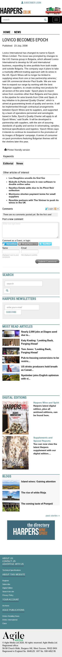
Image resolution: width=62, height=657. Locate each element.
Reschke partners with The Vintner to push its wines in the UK (34, 201)
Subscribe (11, 312)
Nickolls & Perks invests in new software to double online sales (32, 183)
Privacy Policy (7, 595)
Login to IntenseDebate (9, 244)
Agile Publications (13, 610)
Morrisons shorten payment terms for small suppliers (32, 195)
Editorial (8, 163)
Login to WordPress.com (28, 244)
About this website (13, 574)
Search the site (8, 591)
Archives (5, 606)
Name (5, 248)
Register (5, 581)
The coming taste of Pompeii (37, 503)
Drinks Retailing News (10, 616)
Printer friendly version (18, 150)
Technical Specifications (11, 570)
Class (4, 623)
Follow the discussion (57, 208)
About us (7, 558)
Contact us (9, 561)
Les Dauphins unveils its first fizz (27, 178)
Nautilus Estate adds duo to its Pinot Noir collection (31, 189)
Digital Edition (7, 588)
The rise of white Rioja (33, 492)
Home (6, 32)
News (17, 32)
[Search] (45, 20)
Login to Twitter (45, 244)
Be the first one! (44, 214)
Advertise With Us (13, 564)
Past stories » (53, 515)
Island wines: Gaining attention (38, 481)
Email (24, 248)
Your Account (10, 600)
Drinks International (9, 620)
